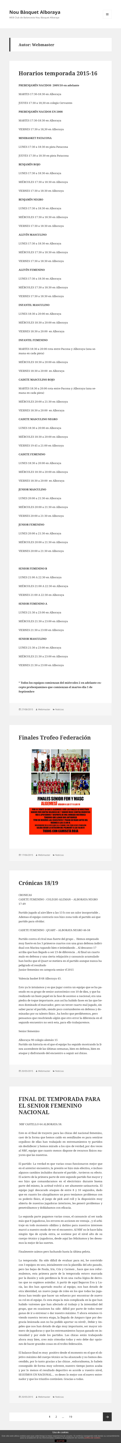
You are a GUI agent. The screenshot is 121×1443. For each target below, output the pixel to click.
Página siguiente (107, 1416)
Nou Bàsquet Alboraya (34, 12)
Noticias (59, 709)
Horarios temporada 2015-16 (58, 73)
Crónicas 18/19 (38, 883)
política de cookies (92, 1438)
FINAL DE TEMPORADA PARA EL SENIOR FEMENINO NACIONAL (59, 1105)
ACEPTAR (60, 1441)
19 (71, 1417)
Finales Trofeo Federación (55, 737)
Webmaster (44, 709)
